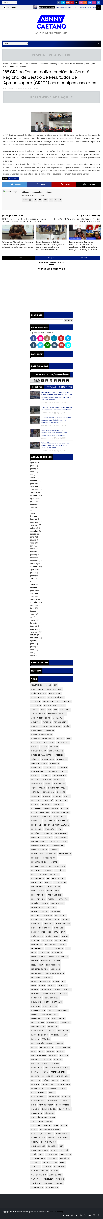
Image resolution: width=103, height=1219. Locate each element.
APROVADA (65, 710)
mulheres (62, 985)
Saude (64, 1125)
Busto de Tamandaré (41, 755)
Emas (64, 841)
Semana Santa (38, 1138)
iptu (56, 932)
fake (33, 874)
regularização (38, 1097)
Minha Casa (37, 973)
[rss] (85, 2)
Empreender (58, 846)
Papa (65, 1035)
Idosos (65, 920)
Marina (34, 961)
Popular (51, 387)
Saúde (34, 1130)
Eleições (35, 833)
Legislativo (51, 944)
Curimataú (48, 800)
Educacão (14, 63)
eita (60, 829)
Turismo (47, 1167)
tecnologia (51, 1154)
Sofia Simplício (48, 1142)
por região (36, 1068)
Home (5, 63)
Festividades (37, 887)
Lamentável (36, 944)
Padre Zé (51, 1031)
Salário (35, 1109)
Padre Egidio (37, 1031)
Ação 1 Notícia (38, 693)
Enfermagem (65, 854)
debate (34, 804)
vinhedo (60, 1179)
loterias (59, 948)
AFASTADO (36, 706)
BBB (68, 738)
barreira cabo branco (42, 738)
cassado (62, 767)
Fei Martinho (58, 878)
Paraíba (46, 1039)
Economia (36, 821)
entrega (35, 858)
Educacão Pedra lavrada (56, 825)
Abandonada (37, 689)
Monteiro (35, 977)
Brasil (44, 747)
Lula (68, 948)
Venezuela (48, 1179)
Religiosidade (38, 1101)
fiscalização (37, 891)
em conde (35, 837)
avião (67, 726)
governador (37, 907)
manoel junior (38, 957)
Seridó (51, 1138)
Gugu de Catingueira (41, 915)
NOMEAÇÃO (36, 1002)
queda (63, 1088)
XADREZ (59, 1183)
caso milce (49, 767)
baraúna (50, 730)
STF (61, 1146)
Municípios (46, 990)
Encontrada (37, 854)
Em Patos (54, 841)
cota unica (48, 792)
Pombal (45, 1064)
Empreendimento (39, 850)
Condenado (59, 784)
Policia (50, 1051)
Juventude (47, 940)
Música (67, 990)
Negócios (36, 998)
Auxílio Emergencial (51, 726)
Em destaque (61, 837)
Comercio (59, 780)
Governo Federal (39, 911)
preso (55, 1080)
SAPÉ (56, 1125)
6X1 (55, 685)
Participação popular (33, 7)
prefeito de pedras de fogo (55, 1076)
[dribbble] (81, 2)
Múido (42, 985)
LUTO (33, 953)
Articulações (38, 714)
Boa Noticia (63, 743)
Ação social (55, 693)
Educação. (36, 829)
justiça (35, 940)
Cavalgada (52, 771)
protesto (52, 1088)
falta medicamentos (48, 874)
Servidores (63, 1138)
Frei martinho (38, 899)
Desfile (64, 808)
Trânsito (35, 1162)
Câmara (35, 759)
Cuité (67, 796)
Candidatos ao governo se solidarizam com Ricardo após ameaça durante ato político (54, 432)
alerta (34, 710)
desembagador (51, 808)
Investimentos (38, 932)
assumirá (57, 718)
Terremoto (65, 1154)
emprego (54, 850)
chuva (64, 771)
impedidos (36, 924)
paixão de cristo (39, 1035)
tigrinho (52, 1158)
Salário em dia (49, 1109)
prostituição (37, 1088)
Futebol (52, 899)
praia (45, 1072)
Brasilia (54, 747)
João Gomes (37, 936)
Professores (48, 1084)
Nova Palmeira (50, 1006)
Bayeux (60, 738)
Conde (48, 784)
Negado (63, 994)
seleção (49, 1134)
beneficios (49, 743)
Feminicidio (36, 883)
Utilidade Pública (39, 1171)
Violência (36, 1183)
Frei (57, 891)
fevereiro (33, 480)
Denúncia (58, 804)
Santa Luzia (64, 1109)
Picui (33, 1051)
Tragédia (64, 1158)
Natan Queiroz (50, 994)
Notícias (35, 1006)
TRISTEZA (35, 1167)
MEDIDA (57, 961)
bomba (34, 747)
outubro (33, 492)
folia (49, 891)
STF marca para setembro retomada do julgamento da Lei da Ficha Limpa (56, 408)
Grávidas (55, 911)
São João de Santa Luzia (43, 1117)
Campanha (62, 759)
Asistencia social (57, 714)
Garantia (63, 899)
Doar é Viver (60, 817)
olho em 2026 (37, 1023)
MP (63, 981)
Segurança (36, 1134)
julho (32, 465)
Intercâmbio (45, 928)
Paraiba (35, 1039)
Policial (53, 1055)
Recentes (37, 387)
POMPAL (56, 1064)
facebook (84, 258)
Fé (48, 878)
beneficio (36, 743)
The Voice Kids (38, 1158)
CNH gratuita (59, 776)
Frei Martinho (38, 895)
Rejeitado (54, 1097)
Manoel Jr (57, 953)
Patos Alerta (46, 1047)
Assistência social (40, 718)
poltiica (35, 1064)
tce (41, 1154)
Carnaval (36, 767)
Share (42, 184)
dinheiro (46, 817)
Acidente (35, 701)
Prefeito (35, 1076)
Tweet (18, 184)
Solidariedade (38, 1146)
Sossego (52, 1146)
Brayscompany (38, 751)
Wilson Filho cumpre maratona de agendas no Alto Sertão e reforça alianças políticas (55, 445)
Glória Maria (57, 903)
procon (35, 1084)
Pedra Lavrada (63, 1047)
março (32, 477)
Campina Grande (39, 763)
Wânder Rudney (56, 1211)
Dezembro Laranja (40, 813)
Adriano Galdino (51, 701)
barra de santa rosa (41, 734)
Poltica (57, 1060)
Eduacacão (49, 821)
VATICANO (36, 1179)
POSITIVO (35, 1072)
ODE (47, 1018)
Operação (65, 1023)
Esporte (53, 862)
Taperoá (64, 1150)
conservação (38, 788)
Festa (48, 883)
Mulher (51, 985)
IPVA (63, 932)
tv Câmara (59, 1167)
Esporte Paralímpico (41, 866)
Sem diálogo (62, 1134)
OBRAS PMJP (36, 1018)
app (55, 710)
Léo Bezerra (37, 948)
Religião (66, 1097)
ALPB (43, 710)
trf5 (62, 1162)
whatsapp (27, 199)
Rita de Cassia (46, 1105)
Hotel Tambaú (52, 920)
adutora (66, 701)
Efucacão (50, 829)
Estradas (36, 870)
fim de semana (53, 887)
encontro (51, 854)
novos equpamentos (58, 1010)
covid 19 (61, 792)
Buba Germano (56, 751)
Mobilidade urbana (55, 973)
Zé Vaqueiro (37, 1187)
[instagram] (94, 2)
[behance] (90, 2)
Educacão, (34, 88)
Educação (36, 825)
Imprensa (48, 924)
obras (34, 1014)
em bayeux (47, 833)
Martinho (45, 961)
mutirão (35, 994)
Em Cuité (48, 837)
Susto (54, 1150)
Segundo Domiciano (50, 1130)
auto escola (60, 722)
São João (49, 1113)
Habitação (60, 915)
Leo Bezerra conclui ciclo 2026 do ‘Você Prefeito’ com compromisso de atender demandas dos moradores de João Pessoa (56, 396)
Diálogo (35, 817)
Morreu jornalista (40, 981)
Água (62, 706)
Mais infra (44, 953)
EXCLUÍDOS (60, 870)
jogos (65, 936)
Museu (58, 990)
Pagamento (63, 1031)
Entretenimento (38, 862)
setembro (34, 495)
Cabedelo (58, 755)
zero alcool (52, 1187)
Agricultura (50, 706)
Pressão (65, 1080)
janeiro (33, 483)
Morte (56, 981)
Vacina (54, 1171)
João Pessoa (52, 936)
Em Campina (60, 833)
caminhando (48, 759)
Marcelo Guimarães (58, 957)
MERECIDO (55, 969)
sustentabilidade (39, 1150)
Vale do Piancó (38, 1175)
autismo (47, 722)
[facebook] (59, 2)
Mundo (34, 990)
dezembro (34, 486)
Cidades (46, 776)
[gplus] (68, 2)
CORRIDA (35, 792)
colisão (35, 780)
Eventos (48, 870)
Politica (64, 1055)
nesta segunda (51, 998)
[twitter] (63, 2)
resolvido (53, 1101)
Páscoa (59, 1043)
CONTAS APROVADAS (57, 788)
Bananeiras (36, 730)
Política (35, 1060)
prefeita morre (58, 1072)
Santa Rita (36, 1113)
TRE (55, 1162)
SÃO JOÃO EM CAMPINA (41, 1121)
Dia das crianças (60, 813)
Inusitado (58, 928)
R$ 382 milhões (38, 1093)
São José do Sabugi (41, 1125)
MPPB (33, 985)
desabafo (36, 808)
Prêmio (46, 1080)
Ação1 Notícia (38, 697)
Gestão (35, 903)
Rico (33, 1105)
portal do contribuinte (56, 1068)
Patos (34, 1047)
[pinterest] (72, 2)
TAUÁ (33, 1154)
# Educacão (13, 178)
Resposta (65, 1101)
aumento (35, 722)
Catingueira (37, 771)
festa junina (60, 883)
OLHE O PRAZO (58, 1018)
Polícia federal (38, 1055)
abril (32, 474)
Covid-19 (35, 796)
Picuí (41, 1051)
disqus (51, 258)
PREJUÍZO (35, 1080)
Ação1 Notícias (55, 697)
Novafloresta (38, 1010)
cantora (54, 763)
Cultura (35, 800)
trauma (46, 1162)
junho (32, 468)
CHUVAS (35, 776)
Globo (45, 903)
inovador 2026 (63, 924)
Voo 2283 (48, 1183)
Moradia (48, 977)
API (49, 710)
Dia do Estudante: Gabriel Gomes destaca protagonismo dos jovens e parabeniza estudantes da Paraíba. (50, 246)
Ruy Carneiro (62, 1105)
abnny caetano (54, 689)
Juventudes (60, 940)
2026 (48, 685)
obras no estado (49, 1014)
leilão (62, 944)
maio (32, 471)
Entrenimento (49, 858)
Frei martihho (54, 895)
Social (34, 1142)
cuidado (57, 796)
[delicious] (98, 2)
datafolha (61, 800)
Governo (51, 907)
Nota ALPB (57, 1002)
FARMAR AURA (37, 878)
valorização (55, 1175)
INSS (33, 928)
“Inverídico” (37, 685)
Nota (46, 1002)
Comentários (65, 387)
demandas (46, 804)
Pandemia (55, 1035)
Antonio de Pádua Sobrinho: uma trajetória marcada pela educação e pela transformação (17, 244)
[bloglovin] (76, 2)
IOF (49, 932)
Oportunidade (38, 1027)
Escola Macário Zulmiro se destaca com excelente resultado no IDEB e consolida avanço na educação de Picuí (83, 246)
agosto (33, 462)
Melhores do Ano (39, 969)
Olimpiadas (52, 1023)
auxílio (34, 726)
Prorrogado (64, 1084)
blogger (18, 258)
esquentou (60, 866)
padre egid (53, 1027)
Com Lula (46, 780)
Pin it (67, 184)
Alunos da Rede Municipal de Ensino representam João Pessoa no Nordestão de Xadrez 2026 (56, 420)
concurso (36, 784)
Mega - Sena (37, 965)
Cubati (46, 796)
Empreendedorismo (40, 846)
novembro (34, 489)
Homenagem (37, 920)
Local (49, 948)
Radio (51, 1093)
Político (47, 1060)
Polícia (60, 1051)
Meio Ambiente (53, 965)
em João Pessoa (39, 841)
